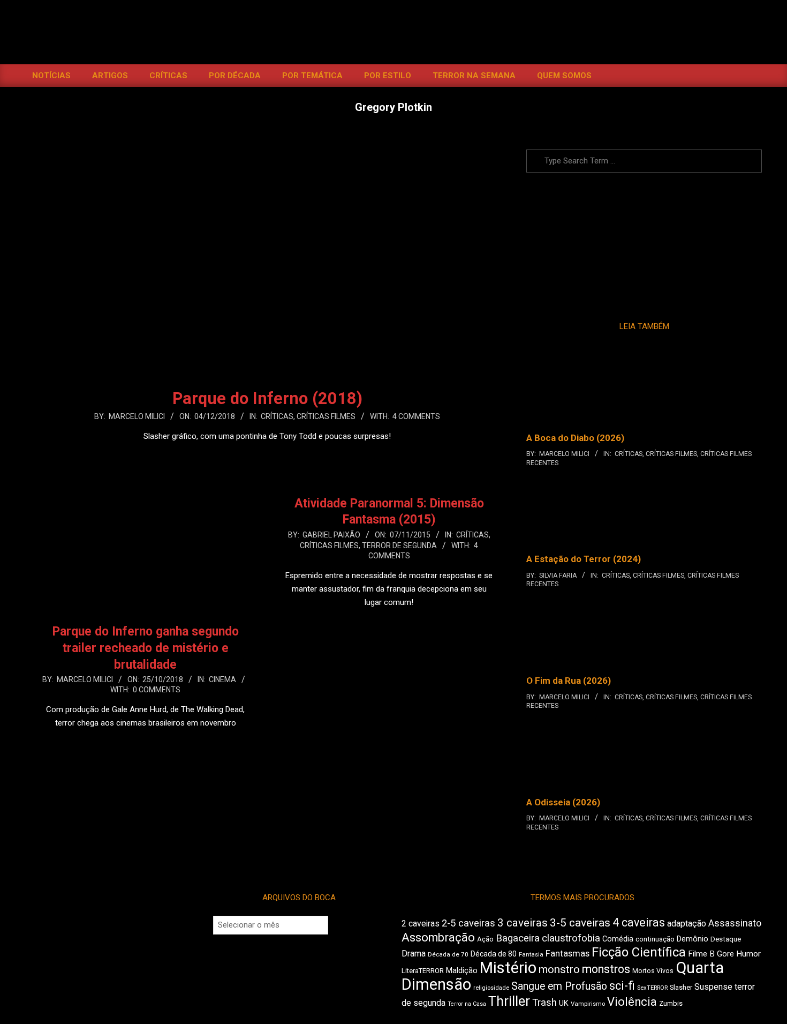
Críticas (277, 416)
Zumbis (671, 1003)
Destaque (725, 939)
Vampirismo (588, 1003)
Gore (725, 954)
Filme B (701, 954)
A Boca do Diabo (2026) (575, 437)
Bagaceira (518, 938)
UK (564, 1003)
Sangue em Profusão (559, 986)
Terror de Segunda (399, 545)
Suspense (713, 987)
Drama (414, 953)
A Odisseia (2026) (563, 802)
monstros (606, 969)
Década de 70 (448, 954)
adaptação (686, 923)
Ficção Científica (639, 952)
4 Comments (416, 416)
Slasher (681, 987)
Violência (632, 1001)
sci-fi (622, 985)
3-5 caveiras (580, 922)
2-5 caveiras (468, 923)
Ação (485, 939)
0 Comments (156, 689)
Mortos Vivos (653, 971)
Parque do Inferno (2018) (267, 398)
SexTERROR (652, 987)
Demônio (692, 939)
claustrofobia (571, 938)
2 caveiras (421, 923)
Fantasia (531, 954)
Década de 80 (494, 954)
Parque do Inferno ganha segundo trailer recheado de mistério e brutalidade (145, 647)
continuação (655, 939)
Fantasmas (567, 953)
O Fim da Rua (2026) (568, 680)
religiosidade (491, 987)
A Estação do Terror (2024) (583, 559)
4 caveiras (638, 922)
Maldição (462, 970)
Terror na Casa (467, 1003)
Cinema (222, 679)
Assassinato (734, 923)
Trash (544, 1002)
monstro (559, 969)
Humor (748, 954)
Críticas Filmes (326, 416)
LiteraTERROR (423, 971)
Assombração (438, 937)
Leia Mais (267, 457)
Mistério (508, 968)
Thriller (509, 1001)
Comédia (617, 939)
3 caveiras (522, 922)
